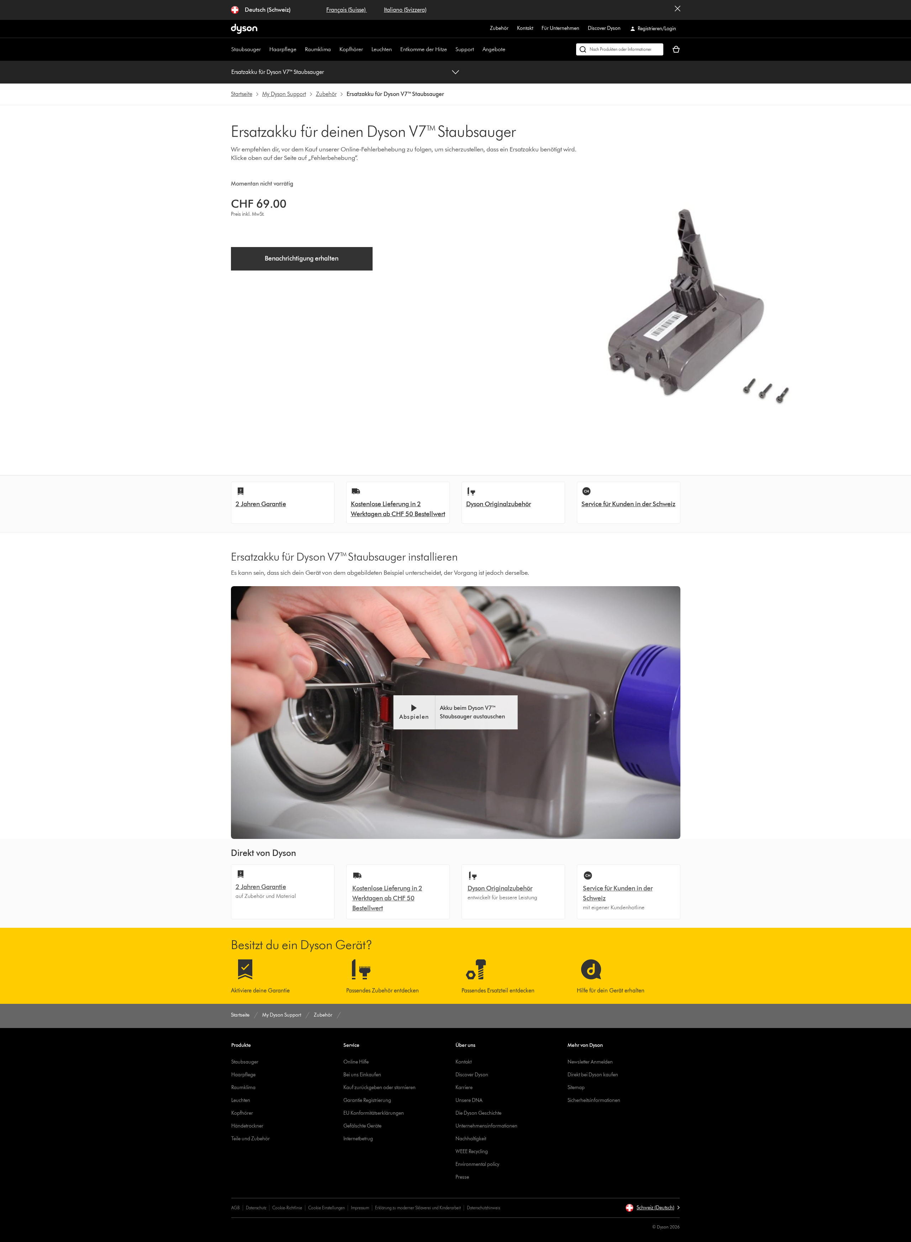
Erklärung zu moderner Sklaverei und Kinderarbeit (418, 1207)
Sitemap (576, 1088)
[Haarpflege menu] (300, 49)
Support (465, 49)
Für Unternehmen (560, 28)
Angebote (494, 49)
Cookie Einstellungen (326, 1207)
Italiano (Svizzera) (405, 9)
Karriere (464, 1088)
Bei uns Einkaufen (362, 1075)
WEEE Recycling (472, 1152)
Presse (462, 1177)
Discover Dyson (604, 28)
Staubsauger (246, 49)
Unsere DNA (469, 1100)
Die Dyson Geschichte (478, 1113)
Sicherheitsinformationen (594, 1100)
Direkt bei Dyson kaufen (593, 1075)
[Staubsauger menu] (264, 49)
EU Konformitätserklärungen (373, 1113)
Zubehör (499, 28)
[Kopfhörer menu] (366, 49)
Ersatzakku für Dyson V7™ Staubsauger (277, 72)
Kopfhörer (351, 49)
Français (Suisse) (346, 9)
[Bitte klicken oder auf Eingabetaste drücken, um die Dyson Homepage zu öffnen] (244, 29)
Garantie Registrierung (367, 1100)
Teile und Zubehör (250, 1139)
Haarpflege (282, 49)
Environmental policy (477, 1164)
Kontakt (525, 28)
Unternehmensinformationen (486, 1126)
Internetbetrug (358, 1139)
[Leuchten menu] (395, 49)
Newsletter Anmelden (590, 1062)
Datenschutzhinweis (483, 1207)
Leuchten (382, 49)
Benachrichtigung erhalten (301, 258)
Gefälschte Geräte (362, 1126)
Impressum (360, 1207)
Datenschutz (256, 1207)
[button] (455, 712)
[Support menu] (477, 49)
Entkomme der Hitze (423, 49)
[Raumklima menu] (334, 49)
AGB (235, 1207)
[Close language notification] (677, 10)
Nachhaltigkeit (471, 1139)
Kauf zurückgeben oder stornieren (379, 1088)
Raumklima (318, 49)
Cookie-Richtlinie (287, 1207)
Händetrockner (247, 1126)
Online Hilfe (356, 1062)
